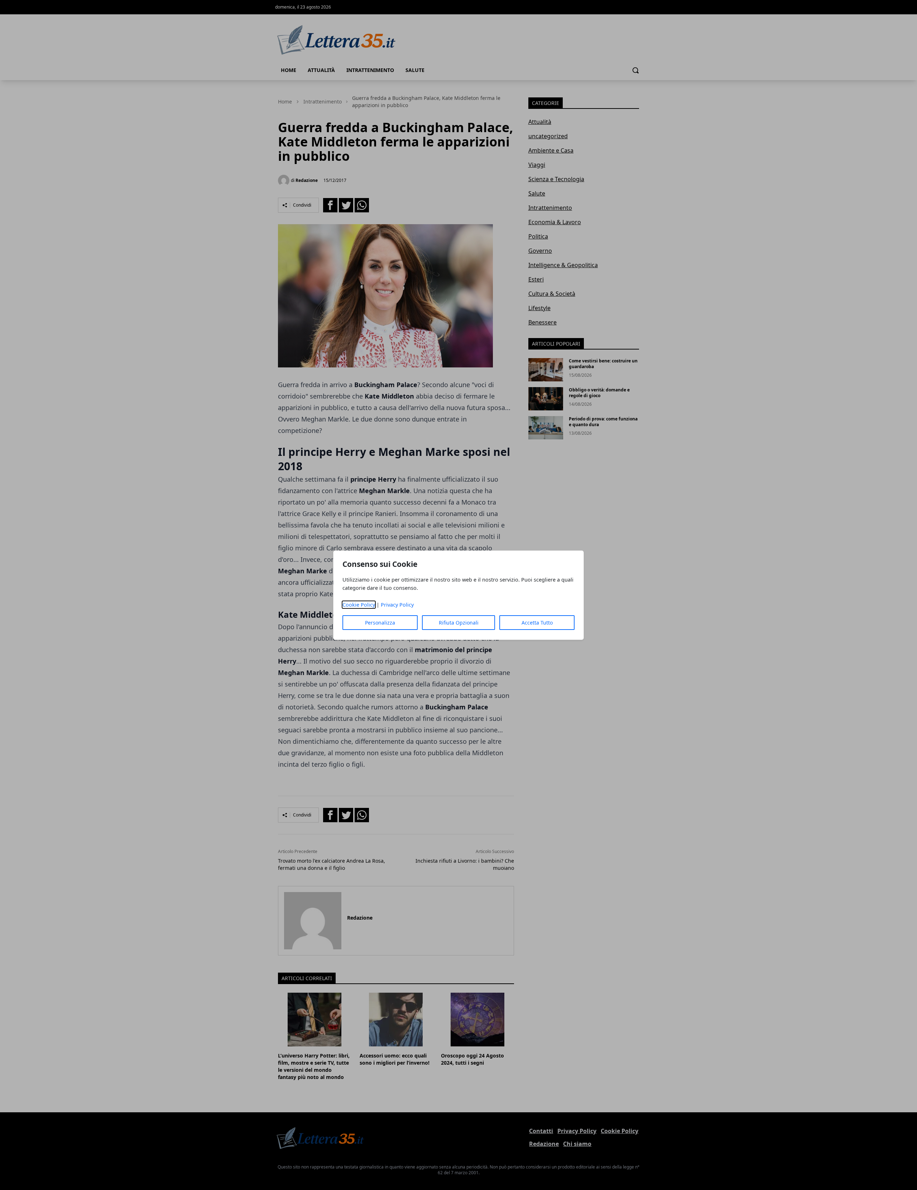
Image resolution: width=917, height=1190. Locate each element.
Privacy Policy (397, 604)
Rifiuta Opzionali (459, 622)
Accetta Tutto (537, 622)
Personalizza (380, 622)
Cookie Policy (358, 604)
